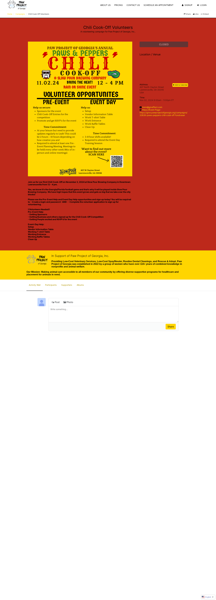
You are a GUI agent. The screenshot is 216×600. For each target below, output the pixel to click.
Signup (188, 5)
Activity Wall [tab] (34, 285)
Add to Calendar (180, 85)
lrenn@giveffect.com (152, 107)
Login (203, 5)
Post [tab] (57, 302)
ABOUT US (105, 5)
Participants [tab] (51, 285)
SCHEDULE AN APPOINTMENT (158, 5)
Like (197, 14)
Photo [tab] (70, 302)
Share (188, 14)
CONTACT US (133, 5)
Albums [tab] (80, 285)
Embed (206, 14)
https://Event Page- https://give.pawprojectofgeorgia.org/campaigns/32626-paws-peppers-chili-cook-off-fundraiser (163, 112)
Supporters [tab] (66, 285)
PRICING (118, 5)
